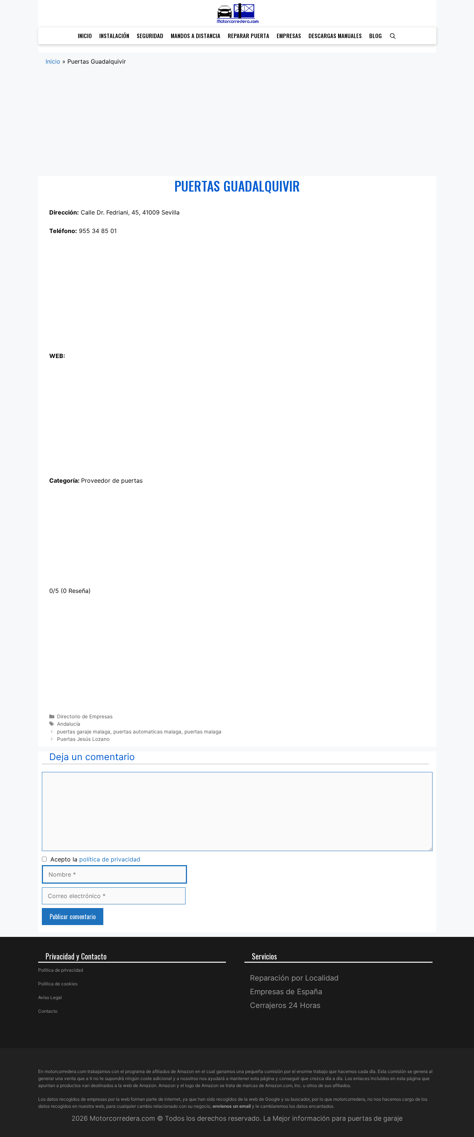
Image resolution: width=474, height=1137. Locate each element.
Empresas (289, 35)
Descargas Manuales (335, 35)
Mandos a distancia (195, 35)
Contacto (47, 1011)
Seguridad (150, 35)
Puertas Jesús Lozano (83, 739)
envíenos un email (232, 1106)
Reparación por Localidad (294, 978)
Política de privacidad (60, 970)
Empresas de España (286, 991)
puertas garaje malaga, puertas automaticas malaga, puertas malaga (139, 732)
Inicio (85, 35)
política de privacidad (109, 859)
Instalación (114, 35)
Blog (375, 35)
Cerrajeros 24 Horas (285, 1005)
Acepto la (93, 859)
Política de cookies (57, 983)
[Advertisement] (237, 121)
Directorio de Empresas (85, 716)
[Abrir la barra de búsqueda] (392, 35)
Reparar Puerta (248, 35)
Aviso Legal (50, 997)
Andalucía (68, 724)
